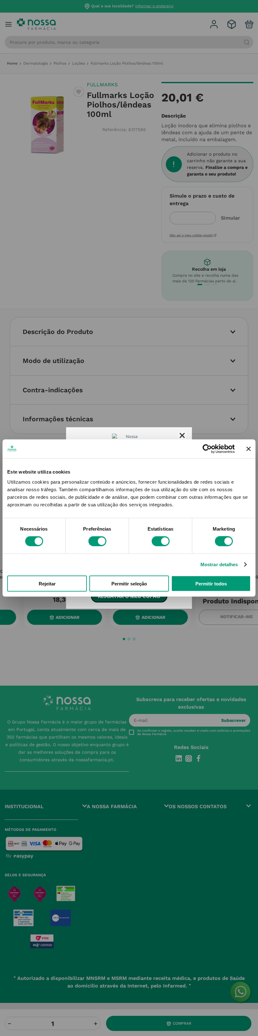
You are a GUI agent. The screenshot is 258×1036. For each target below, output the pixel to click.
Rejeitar (47, 583)
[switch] (97, 541)
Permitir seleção (129, 583)
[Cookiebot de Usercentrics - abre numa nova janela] (207, 449)
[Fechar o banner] (248, 449)
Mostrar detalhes (219, 564)
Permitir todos (211, 583)
